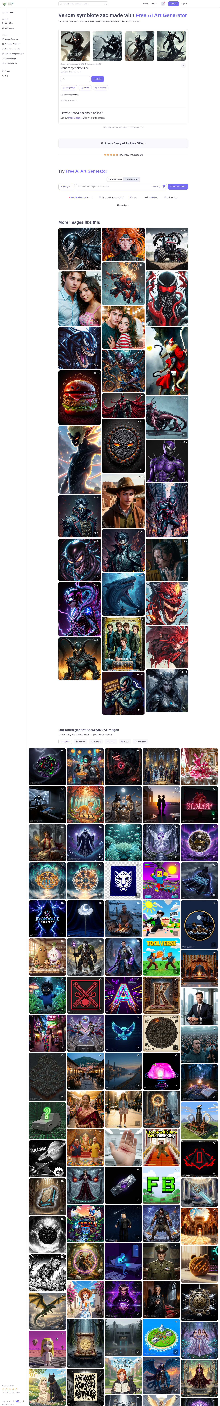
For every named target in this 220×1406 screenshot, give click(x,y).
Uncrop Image (10, 59)
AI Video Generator (12, 49)
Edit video (9, 23)
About (9, 1401)
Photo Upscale (75, 118)
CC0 (76, 100)
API (6, 76)
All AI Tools (9, 12)
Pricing (145, 4)
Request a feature (8, 1404)
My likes (66, 741)
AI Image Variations (12, 44)
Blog (3, 1401)
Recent (82, 741)
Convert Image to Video (14, 54)
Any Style (64, 72)
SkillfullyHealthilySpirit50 (92, 64)
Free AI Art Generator (161, 15)
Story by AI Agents (109, 197)
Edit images (9, 28)
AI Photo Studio (11, 64)
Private (170, 197)
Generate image (115, 179)
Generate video (132, 179)
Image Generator (12, 39)
